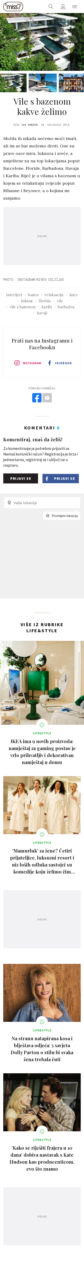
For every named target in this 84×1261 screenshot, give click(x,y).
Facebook (63, 363)
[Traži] (51, 6)
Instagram (32, 363)
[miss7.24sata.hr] (13, 6)
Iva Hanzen (29, 124)
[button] (75, 6)
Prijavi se (20, 478)
